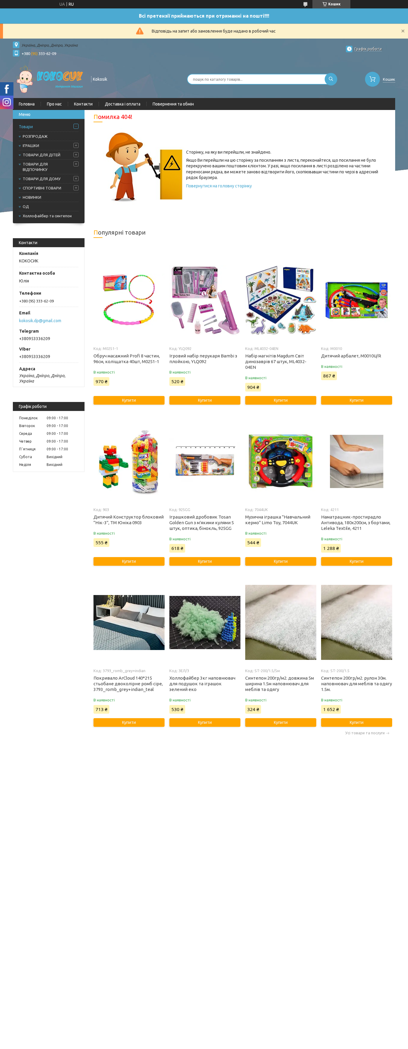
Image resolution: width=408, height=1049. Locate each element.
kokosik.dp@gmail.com (40, 320)
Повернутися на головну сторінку (219, 186)
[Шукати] (331, 79)
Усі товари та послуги (365, 733)
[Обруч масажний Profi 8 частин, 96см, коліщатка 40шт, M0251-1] (128, 300)
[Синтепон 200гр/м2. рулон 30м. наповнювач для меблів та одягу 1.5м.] (356, 622)
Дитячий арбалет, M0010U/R (351, 355)
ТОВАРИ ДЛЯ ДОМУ (42, 179)
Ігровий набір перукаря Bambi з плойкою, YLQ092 (203, 358)
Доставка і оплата (122, 104)
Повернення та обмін (173, 104)
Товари (26, 126)
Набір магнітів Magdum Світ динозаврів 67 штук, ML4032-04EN (275, 361)
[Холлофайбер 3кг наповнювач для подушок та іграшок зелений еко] (204, 622)
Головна (27, 104)
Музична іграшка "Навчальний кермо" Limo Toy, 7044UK (277, 519)
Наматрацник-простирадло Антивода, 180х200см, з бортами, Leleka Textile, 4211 (355, 522)
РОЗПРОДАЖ (35, 136)
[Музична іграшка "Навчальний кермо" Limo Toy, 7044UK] (280, 461)
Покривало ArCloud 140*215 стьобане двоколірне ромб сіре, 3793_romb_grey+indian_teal (128, 683)
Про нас (54, 104)
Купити (129, 400)
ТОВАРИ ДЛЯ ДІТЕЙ (41, 155)
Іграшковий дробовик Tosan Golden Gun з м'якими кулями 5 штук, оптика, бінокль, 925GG (201, 522)
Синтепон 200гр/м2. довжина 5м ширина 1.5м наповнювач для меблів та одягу (279, 683)
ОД (26, 206)
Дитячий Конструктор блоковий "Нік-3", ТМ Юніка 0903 (128, 519)
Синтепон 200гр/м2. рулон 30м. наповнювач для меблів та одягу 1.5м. (356, 683)
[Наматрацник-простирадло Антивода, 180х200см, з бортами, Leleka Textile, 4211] (356, 461)
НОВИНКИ (32, 197)
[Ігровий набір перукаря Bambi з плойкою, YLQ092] (204, 300)
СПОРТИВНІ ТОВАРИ (42, 188)
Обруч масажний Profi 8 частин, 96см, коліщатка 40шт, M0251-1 (126, 358)
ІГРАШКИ (31, 145)
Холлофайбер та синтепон (47, 216)
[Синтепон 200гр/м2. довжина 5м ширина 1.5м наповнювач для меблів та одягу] (280, 622)
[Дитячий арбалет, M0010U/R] (356, 300)
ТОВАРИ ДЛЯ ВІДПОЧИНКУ (35, 167)
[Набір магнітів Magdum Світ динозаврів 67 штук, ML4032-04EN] (280, 300)
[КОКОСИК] (49, 79)
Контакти (83, 104)
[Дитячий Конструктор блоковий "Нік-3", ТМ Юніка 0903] (128, 461)
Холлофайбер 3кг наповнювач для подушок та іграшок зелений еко (202, 683)
